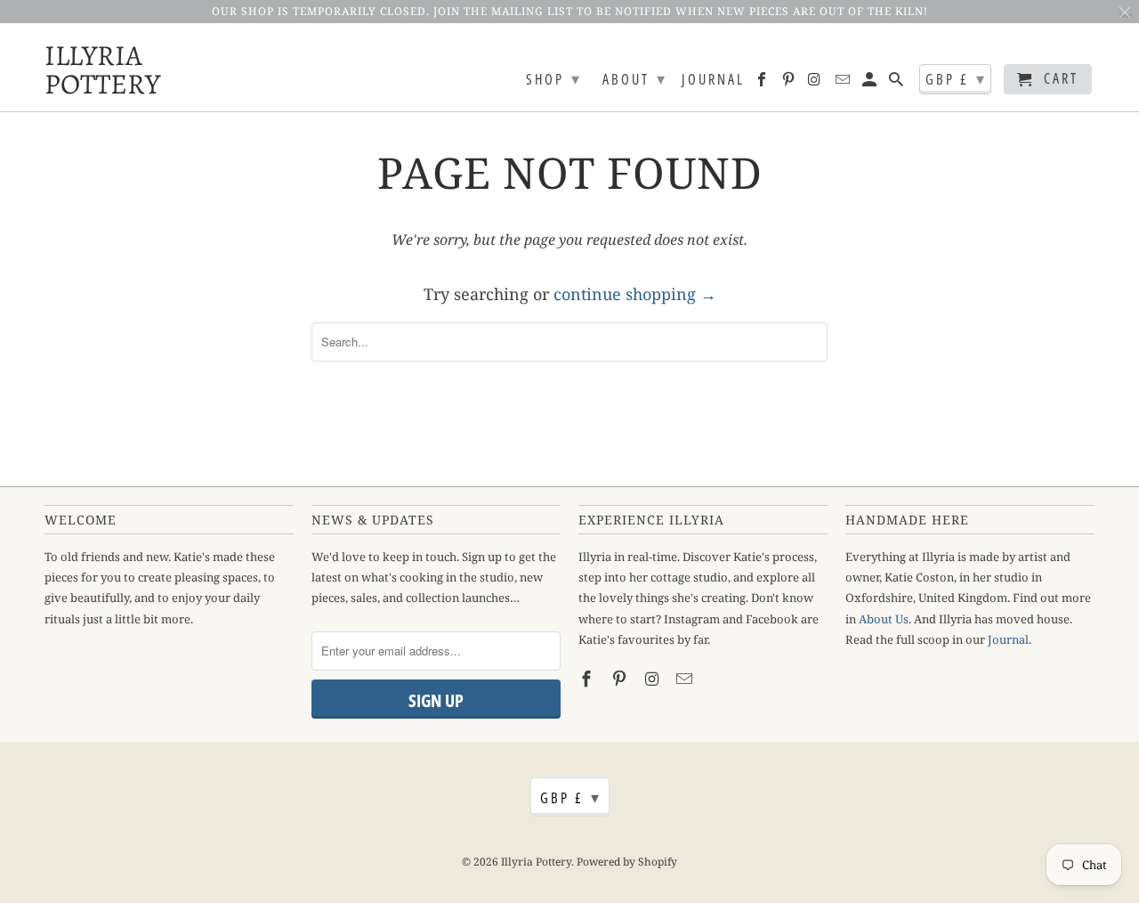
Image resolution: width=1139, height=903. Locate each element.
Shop (554, 78)
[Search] (897, 82)
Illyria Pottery (88, 68)
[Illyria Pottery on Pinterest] (789, 82)
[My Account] (870, 82)
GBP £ (956, 78)
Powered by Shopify (627, 861)
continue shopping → (634, 294)
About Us (884, 619)
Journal (713, 80)
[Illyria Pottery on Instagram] (816, 82)
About (634, 78)
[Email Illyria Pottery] (844, 82)
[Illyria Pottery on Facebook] (763, 82)
